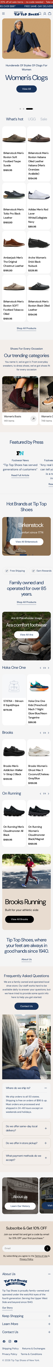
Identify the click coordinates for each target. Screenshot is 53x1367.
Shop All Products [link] (26, 602)
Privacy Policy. (26, 1259)
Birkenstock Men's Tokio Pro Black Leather (13, 213)
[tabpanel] (26, 224)
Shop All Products (26, 328)
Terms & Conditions (31, 1354)
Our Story (7, 1307)
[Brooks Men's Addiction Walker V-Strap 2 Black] (14, 751)
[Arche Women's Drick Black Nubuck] (39, 243)
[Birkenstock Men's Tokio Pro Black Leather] (14, 194)
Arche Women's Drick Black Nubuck (37, 262)
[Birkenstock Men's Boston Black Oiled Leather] (39, 286)
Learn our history (20, 1206)
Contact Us (26, 1006)
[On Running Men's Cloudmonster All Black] (14, 812)
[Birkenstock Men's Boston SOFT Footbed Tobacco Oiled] (14, 286)
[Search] (40, 13)
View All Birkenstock (27, 541)
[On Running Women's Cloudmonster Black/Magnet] (39, 812)
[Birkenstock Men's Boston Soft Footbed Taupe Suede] (14, 138)
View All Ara (26, 634)
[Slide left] (40, 668)
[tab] (14, 119)
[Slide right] (48, 668)
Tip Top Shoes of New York (25, 1360)
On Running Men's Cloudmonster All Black (13, 831)
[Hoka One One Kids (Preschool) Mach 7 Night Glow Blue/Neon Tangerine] (39, 686)
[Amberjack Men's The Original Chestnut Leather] (14, 243)
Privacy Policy (9, 1354)
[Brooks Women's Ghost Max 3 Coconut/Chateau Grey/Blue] (39, 751)
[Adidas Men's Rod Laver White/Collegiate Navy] (39, 194)
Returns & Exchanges (33, 1348)
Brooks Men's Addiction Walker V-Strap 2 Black (13, 770)
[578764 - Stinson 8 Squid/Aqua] (14, 686)
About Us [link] (26, 959)
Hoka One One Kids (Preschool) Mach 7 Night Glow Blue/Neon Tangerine (37, 709)
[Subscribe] (47, 1248)
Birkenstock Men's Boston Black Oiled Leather (38, 306)
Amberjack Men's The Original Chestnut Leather (13, 262)
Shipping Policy (10, 1348)
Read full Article (20, 475)
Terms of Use (41, 1256)
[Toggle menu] (3, 13)
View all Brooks (19, 919)
